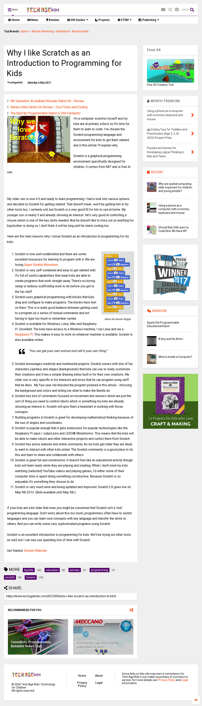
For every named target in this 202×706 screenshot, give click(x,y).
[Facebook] (177, 9)
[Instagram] (170, 9)
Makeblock (63, 31)
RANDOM (158, 311)
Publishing (149, 19)
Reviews (53, 19)
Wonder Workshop (43, 31)
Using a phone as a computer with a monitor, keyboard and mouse (174, 209)
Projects (104, 19)
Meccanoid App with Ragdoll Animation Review (97, 644)
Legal (99, 682)
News (34, 19)
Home (15, 19)
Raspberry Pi (24, 334)
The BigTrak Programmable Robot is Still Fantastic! (45, 113)
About (99, 675)
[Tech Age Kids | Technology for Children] (43, 11)
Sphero (24, 31)
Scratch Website (35, 551)
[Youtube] (163, 9)
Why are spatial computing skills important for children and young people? (175, 187)
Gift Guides (77, 19)
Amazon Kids (80, 31)
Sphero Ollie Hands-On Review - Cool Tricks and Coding (48, 107)
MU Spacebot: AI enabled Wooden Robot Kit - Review (47, 101)
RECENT (157, 172)
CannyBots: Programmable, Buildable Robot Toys (31, 644)
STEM (124, 19)
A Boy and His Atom (170, 338)
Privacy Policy (82, 684)
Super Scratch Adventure (41, 265)
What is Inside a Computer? (175, 356)
